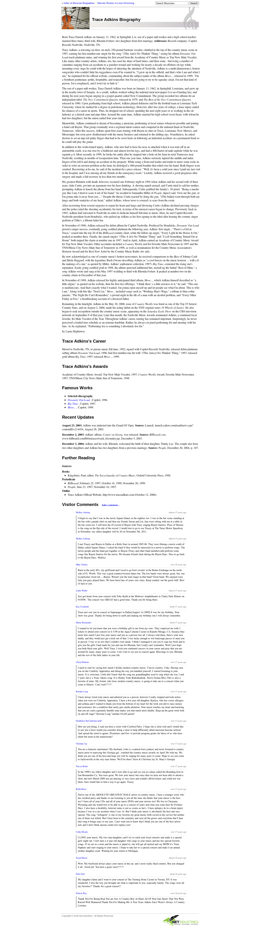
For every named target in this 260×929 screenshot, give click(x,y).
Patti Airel (80, 873)
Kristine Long (82, 691)
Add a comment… (111, 505)
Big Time (73, 403)
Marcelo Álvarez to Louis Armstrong (115, 3)
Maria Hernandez (83, 622)
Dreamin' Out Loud (79, 400)
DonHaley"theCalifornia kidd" (89, 720)
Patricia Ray (81, 893)
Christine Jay (81, 743)
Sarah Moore (81, 857)
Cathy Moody (82, 831)
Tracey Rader (82, 766)
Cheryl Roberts (82, 662)
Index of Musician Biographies (79, 3)
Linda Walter (81, 590)
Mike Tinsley (82, 564)
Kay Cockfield (82, 606)
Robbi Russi (81, 789)
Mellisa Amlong (83, 512)
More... (72, 407)
